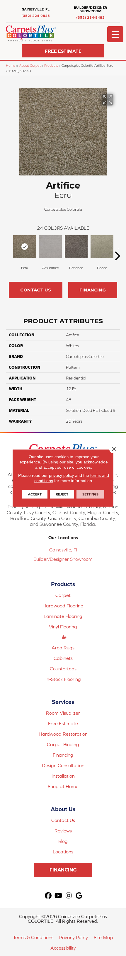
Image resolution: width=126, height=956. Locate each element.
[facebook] (48, 895)
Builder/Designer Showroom (63, 559)
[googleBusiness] (79, 895)
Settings (90, 494)
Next (117, 247)
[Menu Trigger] (115, 34)
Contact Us (35, 290)
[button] (63, 50)
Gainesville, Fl (63, 549)
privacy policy (61, 475)
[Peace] (102, 246)
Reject (62, 494)
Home (11, 65)
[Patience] (76, 246)
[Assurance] (50, 246)
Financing (92, 290)
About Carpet (30, 65)
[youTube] (58, 895)
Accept (35, 494)
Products (51, 65)
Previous (8, 247)
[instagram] (68, 895)
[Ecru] (25, 246)
